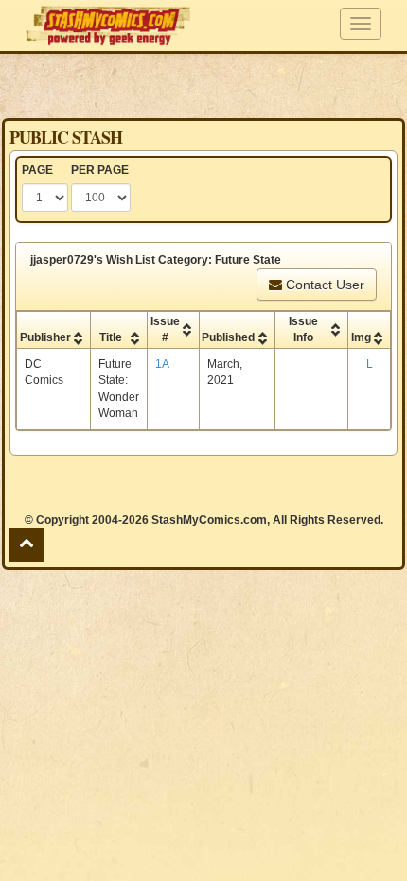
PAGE (37, 170)
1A (162, 364)
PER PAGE (100, 170)
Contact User (323, 284)
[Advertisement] (203, 85)
